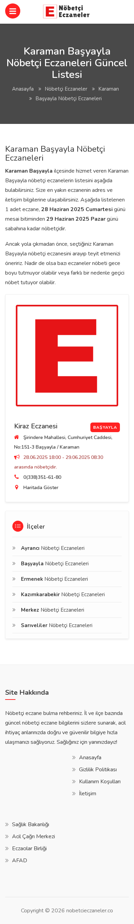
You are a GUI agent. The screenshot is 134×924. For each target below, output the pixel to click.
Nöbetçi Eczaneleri (53, 548)
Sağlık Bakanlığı (30, 824)
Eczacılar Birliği (29, 848)
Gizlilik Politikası (98, 769)
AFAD (19, 860)
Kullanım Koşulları (100, 781)
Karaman (108, 88)
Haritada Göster (40, 487)
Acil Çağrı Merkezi (33, 836)
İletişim (87, 793)
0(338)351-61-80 (42, 477)
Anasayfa (23, 88)
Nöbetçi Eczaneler (66, 88)
